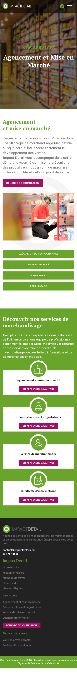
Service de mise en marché (19, 612)
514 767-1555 (10, 553)
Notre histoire (11, 567)
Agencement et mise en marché (22, 602)
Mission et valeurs (13, 572)
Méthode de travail (14, 578)
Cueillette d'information (16, 617)
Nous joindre (10, 583)
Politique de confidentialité (45, 663)
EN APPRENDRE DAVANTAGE (38, 389)
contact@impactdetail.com (19, 550)
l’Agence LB (24, 663)
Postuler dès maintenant (17, 645)
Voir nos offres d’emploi (17, 640)
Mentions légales (13, 588)
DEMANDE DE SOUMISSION (22, 182)
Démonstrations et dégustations (22, 607)
